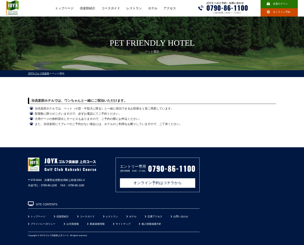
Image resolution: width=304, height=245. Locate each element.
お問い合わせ (180, 216)
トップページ (64, 8)
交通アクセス (154, 216)
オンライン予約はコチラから (157, 183)
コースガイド (111, 8)
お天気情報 (72, 223)
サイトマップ (123, 223)
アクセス (170, 8)
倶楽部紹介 (87, 8)
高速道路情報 (97, 223)
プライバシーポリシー (43, 223)
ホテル (152, 8)
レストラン (134, 8)
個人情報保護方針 (151, 223)
